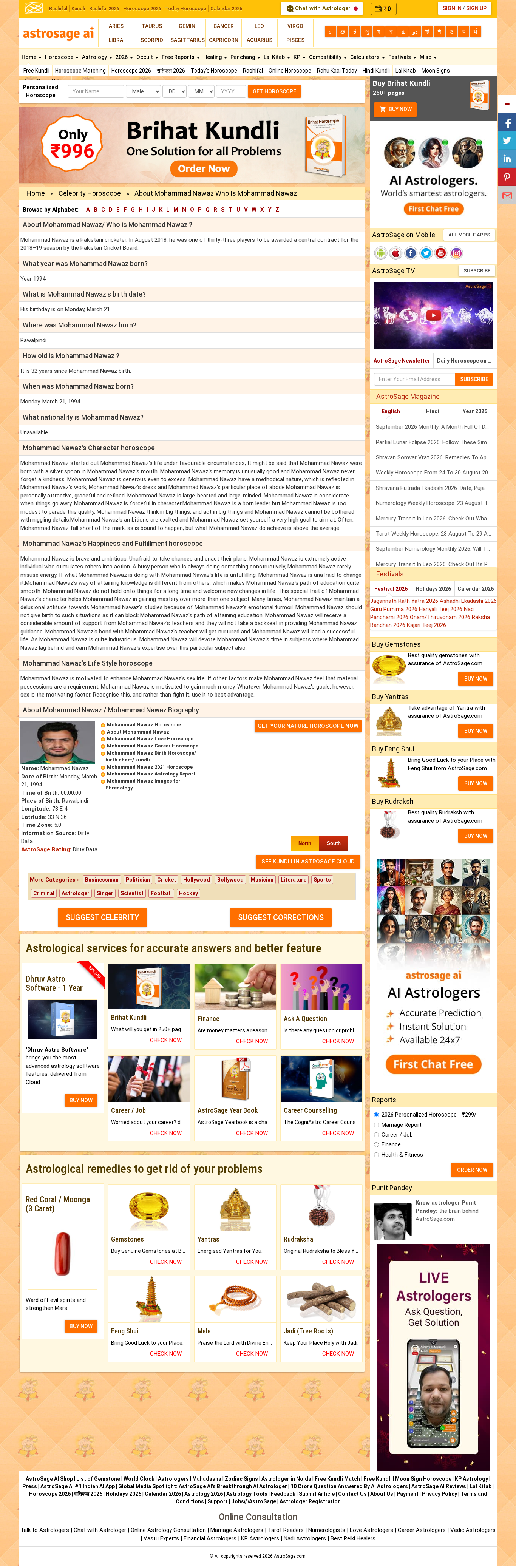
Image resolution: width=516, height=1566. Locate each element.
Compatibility (326, 57)
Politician (138, 880)
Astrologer (76, 893)
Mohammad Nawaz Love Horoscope (150, 738)
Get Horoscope (274, 91)
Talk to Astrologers (44, 1530)
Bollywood (230, 880)
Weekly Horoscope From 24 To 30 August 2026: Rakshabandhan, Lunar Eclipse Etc (436, 472)
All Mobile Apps (469, 235)
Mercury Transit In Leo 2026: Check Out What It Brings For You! (436, 518)
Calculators (365, 57)
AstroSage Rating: (46, 849)
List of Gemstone (98, 1479)
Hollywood (196, 880)
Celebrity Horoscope (90, 193)
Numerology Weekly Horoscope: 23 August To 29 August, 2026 (436, 503)
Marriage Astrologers (237, 1530)
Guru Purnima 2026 (394, 609)
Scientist (132, 893)
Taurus (152, 26)
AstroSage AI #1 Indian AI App (77, 1486)
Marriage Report (402, 1124)
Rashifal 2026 (104, 8)
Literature (293, 880)
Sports (322, 880)
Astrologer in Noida (286, 1479)
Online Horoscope (290, 71)
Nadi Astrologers (305, 1538)
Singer (105, 893)
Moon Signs (436, 71)
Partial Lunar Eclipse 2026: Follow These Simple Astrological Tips (436, 442)
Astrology (95, 57)
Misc (426, 57)
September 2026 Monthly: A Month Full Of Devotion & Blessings (436, 426)
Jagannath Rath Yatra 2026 (405, 601)
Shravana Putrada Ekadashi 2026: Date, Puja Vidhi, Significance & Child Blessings (436, 488)
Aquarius (259, 40)
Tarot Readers (286, 1530)
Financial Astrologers (210, 1538)
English (391, 411)
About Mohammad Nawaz (138, 732)
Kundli (78, 8)
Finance (391, 1144)
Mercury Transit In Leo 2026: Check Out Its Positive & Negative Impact (436, 564)
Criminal (43, 893)
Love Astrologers (371, 1530)
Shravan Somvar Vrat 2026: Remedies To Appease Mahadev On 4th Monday (436, 457)
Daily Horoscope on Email (467, 361)
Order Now (472, 1170)
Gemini (188, 26)
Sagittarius (187, 40)
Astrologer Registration (310, 1501)
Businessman (102, 880)
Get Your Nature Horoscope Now (308, 726)
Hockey (188, 893)
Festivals (400, 57)
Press (29, 1486)
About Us (381, 1494)
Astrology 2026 (203, 1494)
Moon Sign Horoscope (423, 1479)
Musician (262, 880)
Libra (116, 40)
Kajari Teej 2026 (426, 625)
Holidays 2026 (433, 589)
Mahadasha (206, 1479)
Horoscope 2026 (142, 8)
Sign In (452, 8)
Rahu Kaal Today (337, 71)
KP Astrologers (261, 1538)
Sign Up (476, 8)
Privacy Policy (439, 1494)
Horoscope (59, 57)
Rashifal (58, 8)
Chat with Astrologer (323, 8)
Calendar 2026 (226, 8)
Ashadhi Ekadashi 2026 (468, 601)
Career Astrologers (422, 1530)
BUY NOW (81, 1100)
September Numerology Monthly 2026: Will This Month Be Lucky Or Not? (436, 548)
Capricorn (223, 40)
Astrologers (173, 1479)
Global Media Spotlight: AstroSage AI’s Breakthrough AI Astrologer (202, 1486)
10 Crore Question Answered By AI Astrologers (349, 1486)
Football (161, 893)
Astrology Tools (246, 1494)
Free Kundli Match (337, 1479)
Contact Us (352, 1494)
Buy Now (400, 109)
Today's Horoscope (214, 71)
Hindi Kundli (376, 71)
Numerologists (327, 1530)
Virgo (295, 26)
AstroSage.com (290, 1556)
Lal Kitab (405, 71)
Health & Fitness (402, 1154)
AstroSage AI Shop (49, 1479)
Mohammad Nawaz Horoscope (144, 724)
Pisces (295, 40)
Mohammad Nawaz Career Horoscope (152, 746)
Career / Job (397, 1134)
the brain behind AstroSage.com (447, 1210)
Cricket (166, 880)
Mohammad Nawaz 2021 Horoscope (150, 767)
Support (217, 1501)
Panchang (243, 57)
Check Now (166, 1040)
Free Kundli (36, 71)
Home (29, 57)
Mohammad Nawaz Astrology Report (151, 774)
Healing (213, 57)
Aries (116, 26)
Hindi (432, 411)
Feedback (283, 1494)
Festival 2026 (391, 589)
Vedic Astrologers (473, 1530)
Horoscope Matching (80, 71)
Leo (259, 26)
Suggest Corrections (281, 917)
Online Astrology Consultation (169, 1530)
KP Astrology (471, 1479)
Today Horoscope (185, 8)
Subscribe (476, 270)
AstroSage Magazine (408, 396)
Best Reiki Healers (353, 1538)
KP (297, 57)
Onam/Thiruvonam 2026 (441, 617)
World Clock (139, 1479)
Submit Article (317, 1494)
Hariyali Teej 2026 (441, 609)
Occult (145, 57)
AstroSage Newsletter (402, 361)
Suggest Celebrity (102, 917)
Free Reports (179, 57)
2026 (122, 57)
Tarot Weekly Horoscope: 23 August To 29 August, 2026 (436, 533)
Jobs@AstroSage (253, 1501)
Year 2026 (475, 411)
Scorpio (152, 40)
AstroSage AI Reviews (438, 1486)
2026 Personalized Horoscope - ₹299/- (430, 1114)
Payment (408, 1494)
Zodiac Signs (241, 1479)
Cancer (223, 26)
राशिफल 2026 (171, 71)
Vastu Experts (161, 1538)
